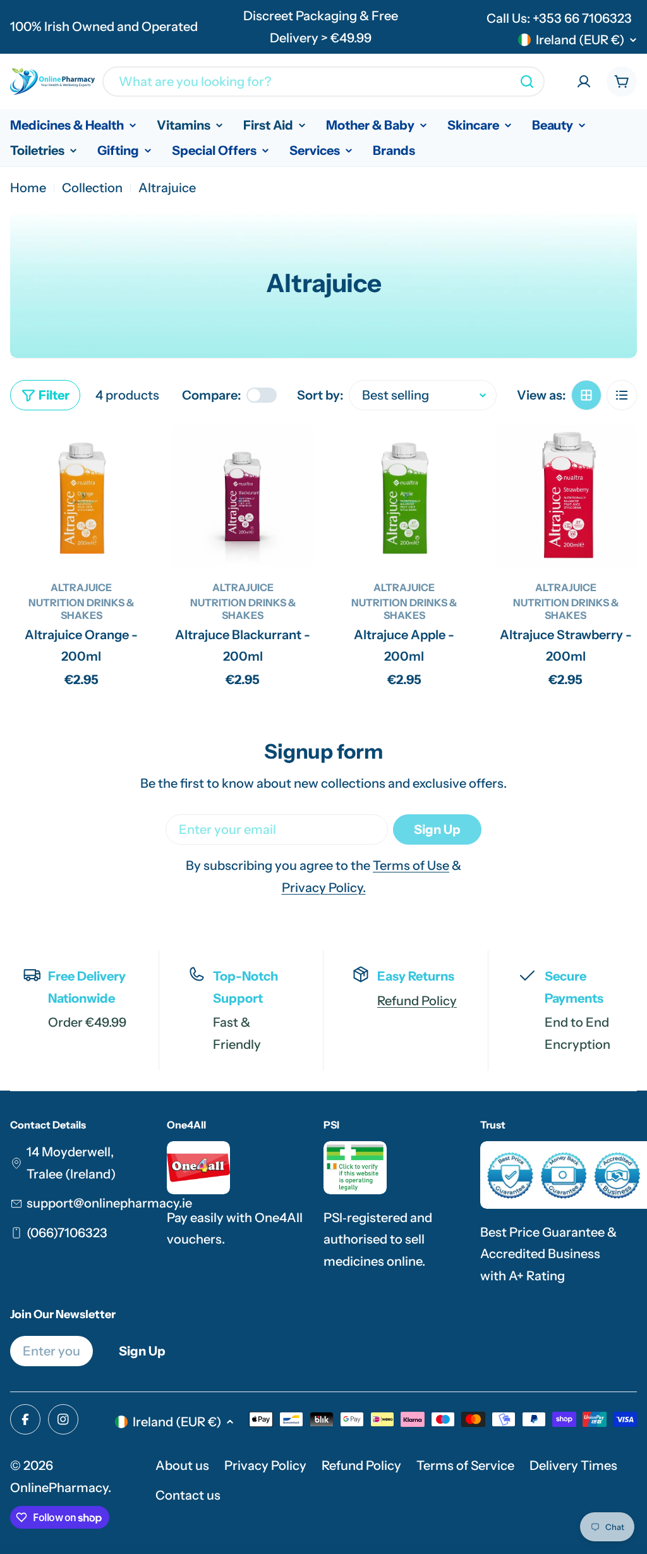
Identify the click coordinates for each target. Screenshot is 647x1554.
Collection (92, 187)
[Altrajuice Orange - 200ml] (81, 496)
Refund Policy (417, 1000)
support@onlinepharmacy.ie (109, 1203)
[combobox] (323, 81)
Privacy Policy (265, 1465)
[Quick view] (134, 453)
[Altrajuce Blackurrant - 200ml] (243, 496)
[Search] (527, 81)
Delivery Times (573, 1465)
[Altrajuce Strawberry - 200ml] (566, 496)
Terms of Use (411, 865)
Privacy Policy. (324, 887)
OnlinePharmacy (59, 1487)
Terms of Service (465, 1465)
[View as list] (622, 395)
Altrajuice (81, 587)
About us (182, 1465)
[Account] (583, 81)
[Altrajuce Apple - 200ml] (404, 496)
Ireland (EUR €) (580, 40)
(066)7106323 (67, 1232)
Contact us (188, 1495)
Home (28, 187)
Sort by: (320, 395)
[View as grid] (586, 395)
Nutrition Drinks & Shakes (81, 608)
